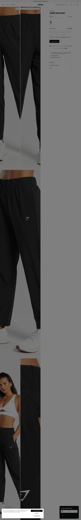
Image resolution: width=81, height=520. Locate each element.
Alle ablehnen (37, 513)
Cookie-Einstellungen (37, 515)
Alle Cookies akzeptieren (36, 510)
